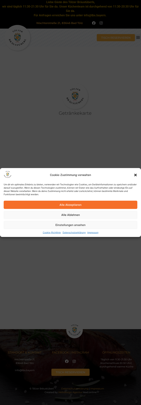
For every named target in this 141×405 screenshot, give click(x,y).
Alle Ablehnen (70, 215)
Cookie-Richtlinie (52, 232)
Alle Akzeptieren (70, 205)
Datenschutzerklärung (74, 232)
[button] (135, 175)
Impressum (92, 232)
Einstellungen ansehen (70, 225)
